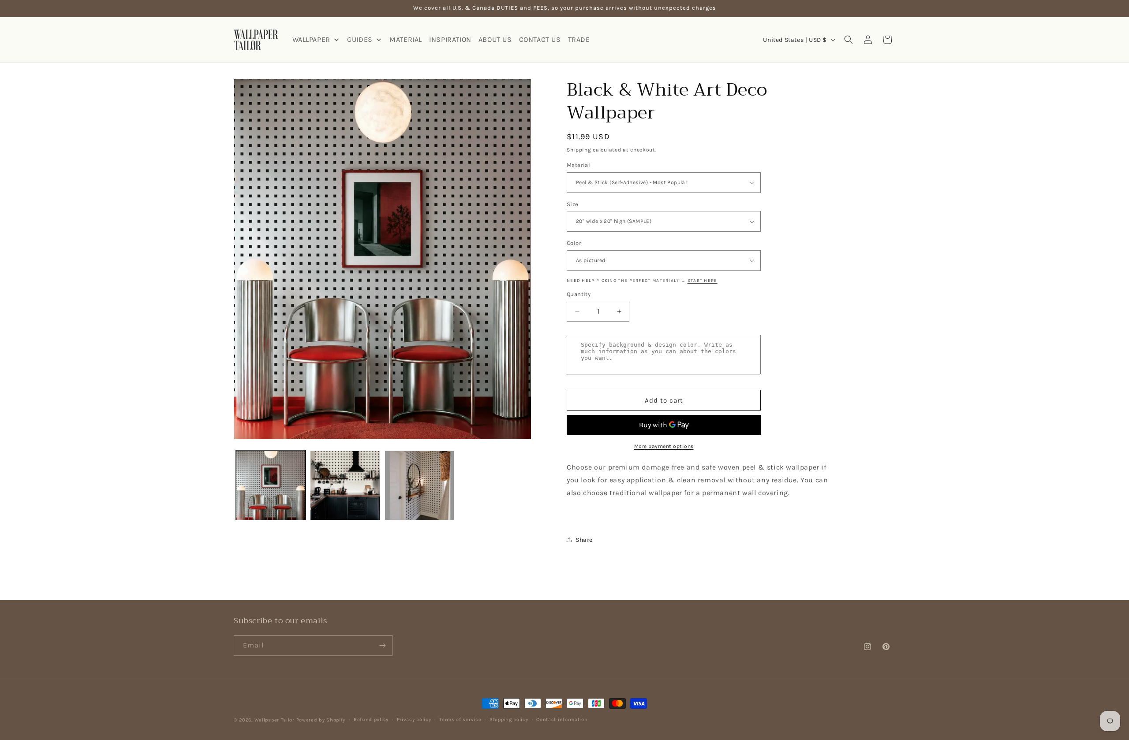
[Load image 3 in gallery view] (419, 485)
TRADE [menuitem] (579, 39)
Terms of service (460, 719)
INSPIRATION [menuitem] (450, 39)
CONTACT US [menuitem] (540, 39)
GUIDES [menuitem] (360, 39)
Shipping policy (509, 719)
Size (573, 204)
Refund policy (371, 719)
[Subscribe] (382, 645)
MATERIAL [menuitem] (405, 39)
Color (574, 243)
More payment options (664, 446)
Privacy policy (414, 719)
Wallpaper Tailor (274, 720)
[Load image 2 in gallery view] (345, 485)
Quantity (579, 294)
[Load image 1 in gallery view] (271, 485)
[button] (848, 39)
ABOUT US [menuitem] (495, 39)
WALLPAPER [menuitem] (311, 39)
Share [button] (584, 540)
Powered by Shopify (321, 720)
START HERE (703, 280)
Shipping (579, 150)
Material (578, 165)
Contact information (561, 719)
